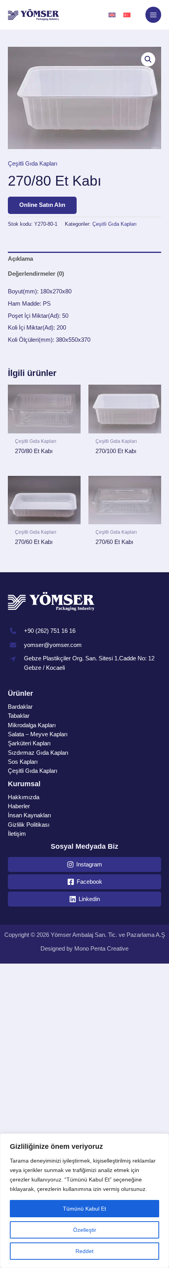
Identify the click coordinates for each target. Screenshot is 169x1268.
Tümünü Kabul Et (84, 1208)
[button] (148, 59)
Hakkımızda (23, 797)
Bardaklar (20, 707)
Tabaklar (18, 716)
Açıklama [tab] (20, 259)
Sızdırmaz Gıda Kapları (38, 753)
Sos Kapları (23, 762)
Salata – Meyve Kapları (38, 734)
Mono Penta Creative (101, 948)
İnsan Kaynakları (29, 815)
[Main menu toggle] (153, 14)
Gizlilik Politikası (29, 825)
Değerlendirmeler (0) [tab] (36, 274)
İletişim (17, 834)
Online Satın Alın (42, 205)
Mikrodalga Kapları (32, 725)
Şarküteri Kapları (29, 743)
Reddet (84, 1251)
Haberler (19, 806)
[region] (84, 1200)
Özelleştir (84, 1230)
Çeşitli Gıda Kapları (32, 163)
